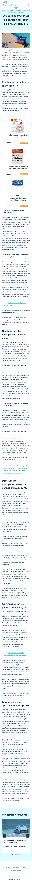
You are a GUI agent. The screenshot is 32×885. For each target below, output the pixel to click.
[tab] (12, 854)
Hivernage (5, 10)
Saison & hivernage (15, 10)
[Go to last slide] (4, 836)
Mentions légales (16, 870)
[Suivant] (27, 836)
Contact (23, 867)
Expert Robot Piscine (9, 28)
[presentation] (16, 828)
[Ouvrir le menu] (28, 5)
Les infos (16, 867)
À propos (9, 867)
